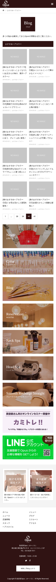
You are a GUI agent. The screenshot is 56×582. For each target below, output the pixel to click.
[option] (15, 485)
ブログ (31, 515)
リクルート (33, 519)
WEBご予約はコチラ (28, 568)
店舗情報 (6, 519)
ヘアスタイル (8, 526)
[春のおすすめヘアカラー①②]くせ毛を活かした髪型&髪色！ (14, 202)
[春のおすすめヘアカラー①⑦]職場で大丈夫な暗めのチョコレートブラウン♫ (15, 104)
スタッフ (6, 523)
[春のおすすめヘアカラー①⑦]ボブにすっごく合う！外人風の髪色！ (41, 104)
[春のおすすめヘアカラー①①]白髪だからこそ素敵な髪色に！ (41, 202)
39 (23, 216)
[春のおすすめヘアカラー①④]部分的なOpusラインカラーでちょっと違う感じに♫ (14, 168)
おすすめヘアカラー (18, 79)
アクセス (32, 523)
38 (17, 216)
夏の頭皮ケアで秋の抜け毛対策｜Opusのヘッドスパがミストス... (14, 497)
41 (35, 216)
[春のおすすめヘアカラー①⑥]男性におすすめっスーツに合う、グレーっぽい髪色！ (15, 134)
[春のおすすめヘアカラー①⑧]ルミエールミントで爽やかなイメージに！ (41, 70)
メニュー (32, 512)
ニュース (6, 515)
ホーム (5, 512)
